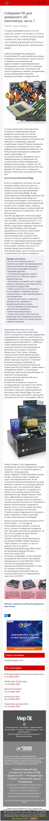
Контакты (20, 730)
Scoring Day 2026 (12, 696)
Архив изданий (23, 732)
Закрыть (34, 818)
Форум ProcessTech (13, 689)
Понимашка (25, 781)
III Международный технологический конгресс (24, 674)
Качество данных (29, 790)
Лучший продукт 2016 (13, 660)
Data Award (12, 785)
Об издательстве (12, 727)
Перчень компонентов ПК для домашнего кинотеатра (24, 605)
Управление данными (30, 785)
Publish (13, 778)
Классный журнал (30, 778)
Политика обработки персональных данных (24, 734)
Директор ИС (15, 775)
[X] (9, 615)
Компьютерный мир (25, 769)
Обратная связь (36, 727)
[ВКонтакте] (5, 615)
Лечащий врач (34, 775)
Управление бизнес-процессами (23, 796)
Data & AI (14, 790)
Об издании (24, 727)
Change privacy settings (24, 736)
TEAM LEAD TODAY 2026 (15, 681)
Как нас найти (10, 730)
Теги (41, 730)
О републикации (32, 730)
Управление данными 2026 (16, 703)
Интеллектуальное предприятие (23, 793)
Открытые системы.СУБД (25, 772)
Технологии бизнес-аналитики (23, 787)
